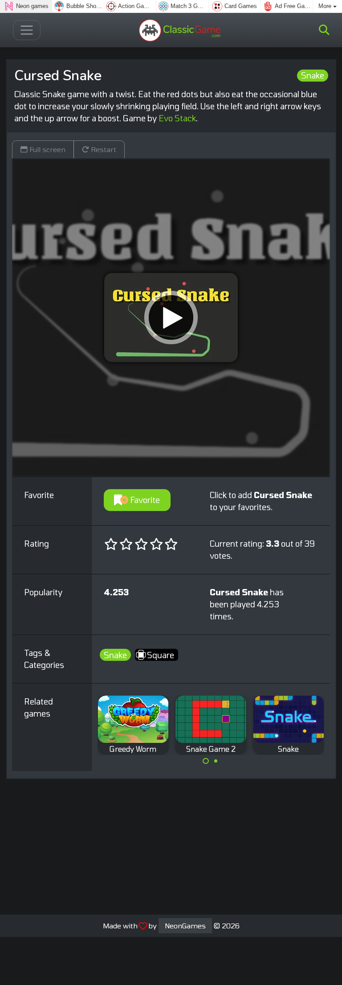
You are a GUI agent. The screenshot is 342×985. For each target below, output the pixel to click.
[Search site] (324, 30)
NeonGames (185, 925)
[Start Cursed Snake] (171, 317)
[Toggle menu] (27, 30)
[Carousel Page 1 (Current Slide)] (206, 761)
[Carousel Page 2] (216, 761)
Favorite (144, 500)
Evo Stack (177, 118)
